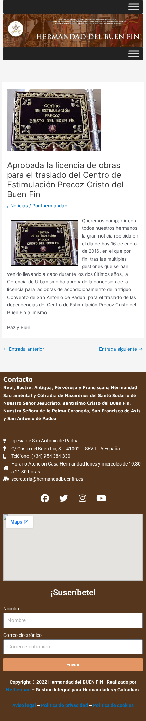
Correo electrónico (22, 635)
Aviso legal (24, 705)
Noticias (19, 205)
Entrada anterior (23, 349)
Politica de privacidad (65, 705)
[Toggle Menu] (133, 6)
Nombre (11, 608)
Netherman (18, 689)
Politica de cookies (113, 705)
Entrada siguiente (121, 349)
